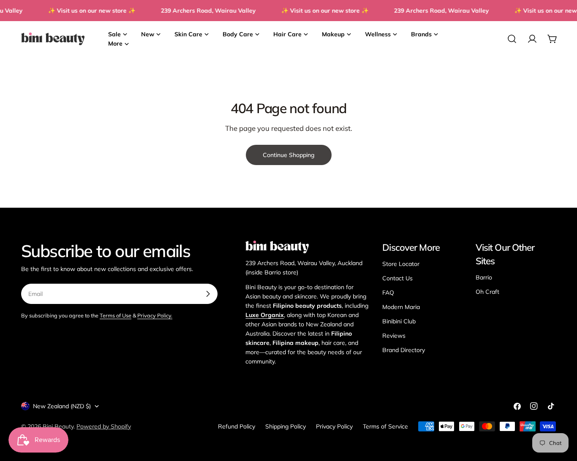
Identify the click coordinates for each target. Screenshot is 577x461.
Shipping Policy (285, 426)
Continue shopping (289, 155)
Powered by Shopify (103, 426)
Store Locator (400, 264)
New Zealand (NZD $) (62, 406)
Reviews (394, 335)
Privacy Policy (334, 426)
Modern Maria (401, 307)
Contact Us (397, 278)
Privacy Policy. (154, 315)
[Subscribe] (208, 294)
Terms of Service (385, 426)
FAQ (388, 292)
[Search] (512, 38)
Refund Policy (236, 426)
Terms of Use (115, 315)
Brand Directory (403, 350)
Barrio (484, 277)
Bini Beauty (58, 426)
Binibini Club (399, 321)
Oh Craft (487, 292)
